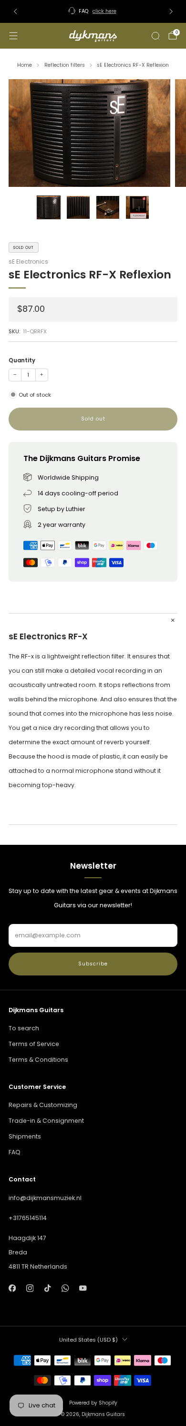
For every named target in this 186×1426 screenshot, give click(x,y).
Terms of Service (34, 1044)
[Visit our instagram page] (30, 1288)
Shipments (25, 1136)
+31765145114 (28, 1218)
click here (104, 11)
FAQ (15, 1152)
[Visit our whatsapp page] (65, 1288)
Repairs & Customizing (43, 1105)
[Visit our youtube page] (83, 1288)
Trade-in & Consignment (46, 1121)
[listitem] (93, 11)
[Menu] (13, 36)
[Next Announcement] (171, 11)
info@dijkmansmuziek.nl (45, 1198)
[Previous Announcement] (15, 11)
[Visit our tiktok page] (47, 1288)
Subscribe (93, 963)
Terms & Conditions (38, 1060)
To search (24, 1028)
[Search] (155, 36)
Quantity (22, 360)
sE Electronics (28, 261)
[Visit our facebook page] (12, 1288)
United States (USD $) (88, 1340)
